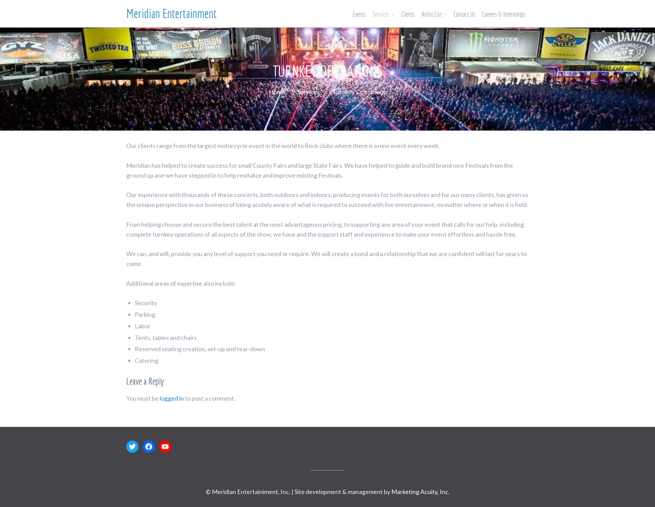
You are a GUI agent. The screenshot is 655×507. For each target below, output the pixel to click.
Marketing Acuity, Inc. (420, 491)
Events (359, 14)
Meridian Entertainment (171, 13)
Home (277, 91)
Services (381, 14)
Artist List (431, 14)
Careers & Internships (503, 14)
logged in (172, 398)
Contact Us (464, 14)
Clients (407, 14)
